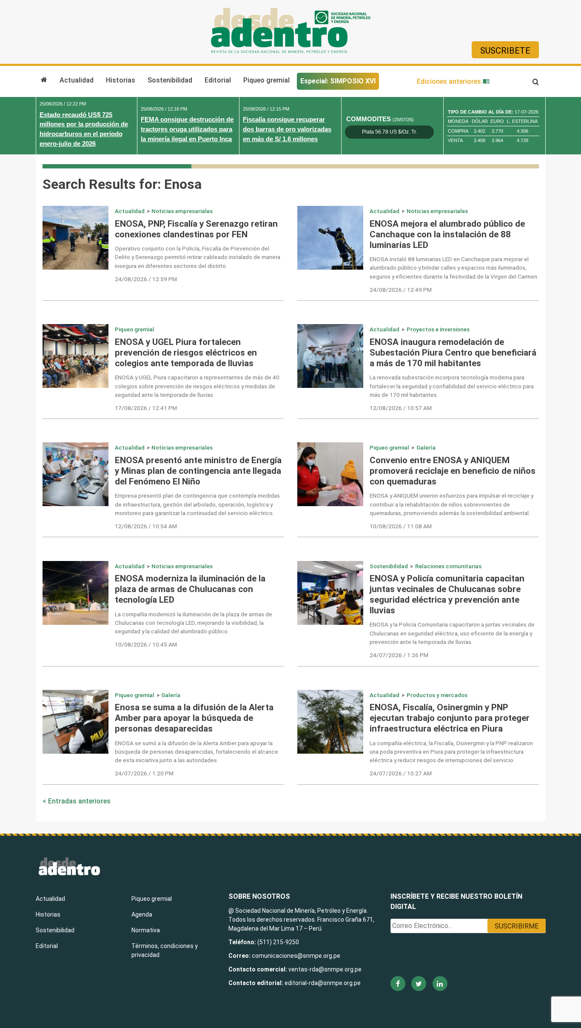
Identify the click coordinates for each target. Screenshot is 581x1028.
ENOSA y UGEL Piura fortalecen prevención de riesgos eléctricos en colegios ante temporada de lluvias (186, 352)
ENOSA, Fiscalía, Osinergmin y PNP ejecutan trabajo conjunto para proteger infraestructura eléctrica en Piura (450, 718)
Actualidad (77, 80)
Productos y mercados (437, 695)
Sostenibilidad (170, 80)
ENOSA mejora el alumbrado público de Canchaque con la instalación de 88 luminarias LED (447, 234)
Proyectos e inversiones (438, 329)
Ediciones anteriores (450, 81)
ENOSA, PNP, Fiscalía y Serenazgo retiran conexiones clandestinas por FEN (196, 229)
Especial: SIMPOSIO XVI (338, 81)
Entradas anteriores (79, 801)
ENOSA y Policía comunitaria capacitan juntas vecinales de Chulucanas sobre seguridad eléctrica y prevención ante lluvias (447, 594)
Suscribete (505, 51)
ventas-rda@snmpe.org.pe (325, 969)
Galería (426, 447)
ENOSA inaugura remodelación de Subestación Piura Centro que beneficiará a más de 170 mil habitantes (453, 352)
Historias (120, 80)
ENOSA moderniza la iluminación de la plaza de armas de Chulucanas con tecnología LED (190, 589)
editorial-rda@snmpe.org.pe (323, 983)
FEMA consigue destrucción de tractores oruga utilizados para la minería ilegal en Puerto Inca (187, 129)
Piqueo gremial (266, 80)
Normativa (145, 930)
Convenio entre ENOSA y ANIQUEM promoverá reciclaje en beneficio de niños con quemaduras (452, 471)
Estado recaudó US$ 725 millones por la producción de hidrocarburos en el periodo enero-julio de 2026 (84, 129)
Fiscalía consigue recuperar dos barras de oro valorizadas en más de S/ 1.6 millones (287, 129)
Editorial (218, 80)
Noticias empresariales (182, 211)
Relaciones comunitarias (448, 566)
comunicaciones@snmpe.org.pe (297, 955)
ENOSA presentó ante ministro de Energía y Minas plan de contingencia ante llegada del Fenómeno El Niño (198, 471)
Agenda (141, 914)
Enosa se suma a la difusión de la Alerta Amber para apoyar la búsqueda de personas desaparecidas (194, 718)
